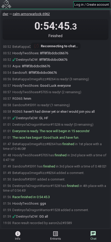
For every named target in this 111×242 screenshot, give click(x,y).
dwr (5, 14)
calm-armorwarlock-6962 (31, 14)
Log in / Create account (91, 4)
